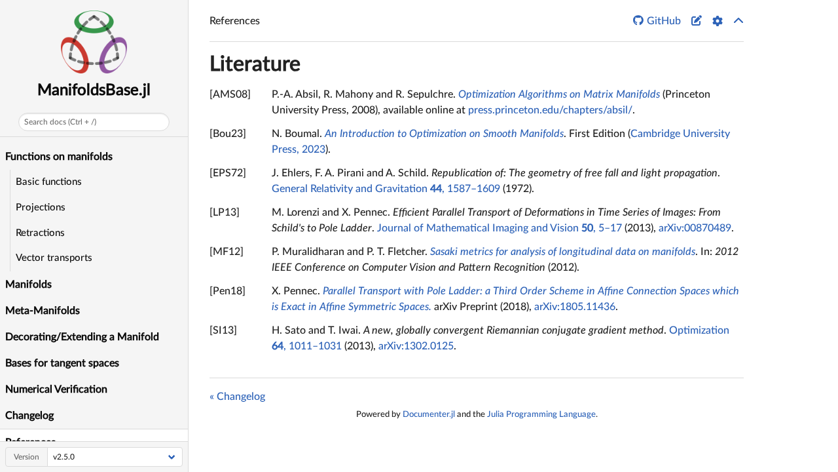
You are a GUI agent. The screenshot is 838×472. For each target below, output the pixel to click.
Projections (40, 207)
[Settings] (717, 21)
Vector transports (54, 258)
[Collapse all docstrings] (738, 21)
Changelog (29, 415)
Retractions (40, 233)
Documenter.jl (429, 414)
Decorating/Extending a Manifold (82, 337)
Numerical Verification (56, 389)
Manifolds (28, 284)
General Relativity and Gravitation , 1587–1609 (386, 189)
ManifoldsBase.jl (94, 90)
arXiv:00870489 (695, 228)
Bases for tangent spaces (62, 363)
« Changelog (237, 396)
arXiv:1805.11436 (574, 307)
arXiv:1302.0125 (416, 346)
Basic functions (49, 182)
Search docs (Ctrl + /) (60, 122)
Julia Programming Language (541, 414)
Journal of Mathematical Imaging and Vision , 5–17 (499, 228)
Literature (255, 64)
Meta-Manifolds (42, 310)
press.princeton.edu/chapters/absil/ (550, 110)
